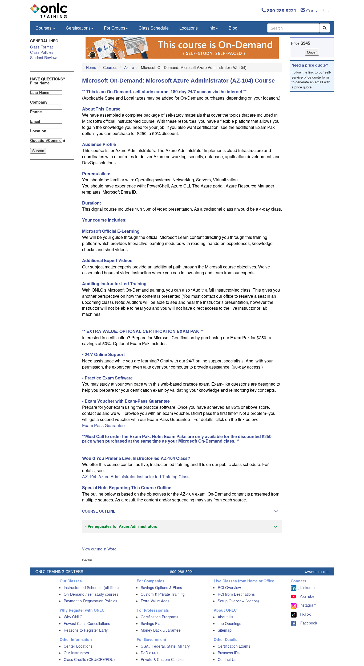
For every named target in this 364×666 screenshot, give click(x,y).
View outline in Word (99, 548)
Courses (43, 28)
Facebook (306, 623)
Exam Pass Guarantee (103, 425)
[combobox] (293, 27)
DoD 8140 (149, 652)
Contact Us (317, 10)
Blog (233, 28)
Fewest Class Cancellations (87, 623)
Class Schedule (154, 28)
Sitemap (225, 630)
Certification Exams (234, 646)
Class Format (41, 47)
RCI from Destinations (236, 594)
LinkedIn (307, 587)
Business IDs (229, 652)
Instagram (308, 605)
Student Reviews (44, 57)
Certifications (78, 28)
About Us (225, 616)
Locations (188, 28)
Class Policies (41, 52)
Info (211, 28)
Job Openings (229, 623)
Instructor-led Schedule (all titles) (91, 587)
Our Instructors (76, 652)
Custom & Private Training (163, 594)
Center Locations (78, 646)
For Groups (114, 28)
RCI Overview (229, 587)
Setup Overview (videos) (238, 600)
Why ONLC (73, 616)
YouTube (307, 596)
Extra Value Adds (155, 600)
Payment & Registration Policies (90, 600)
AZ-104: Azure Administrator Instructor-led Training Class (135, 476)
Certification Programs (159, 616)
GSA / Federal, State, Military (165, 646)
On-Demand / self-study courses (91, 594)
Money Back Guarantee (161, 630)
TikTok (305, 614)
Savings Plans (152, 623)
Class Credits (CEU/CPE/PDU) (89, 659)
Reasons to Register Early (86, 630)
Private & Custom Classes (162, 659)
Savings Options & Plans (161, 587)
